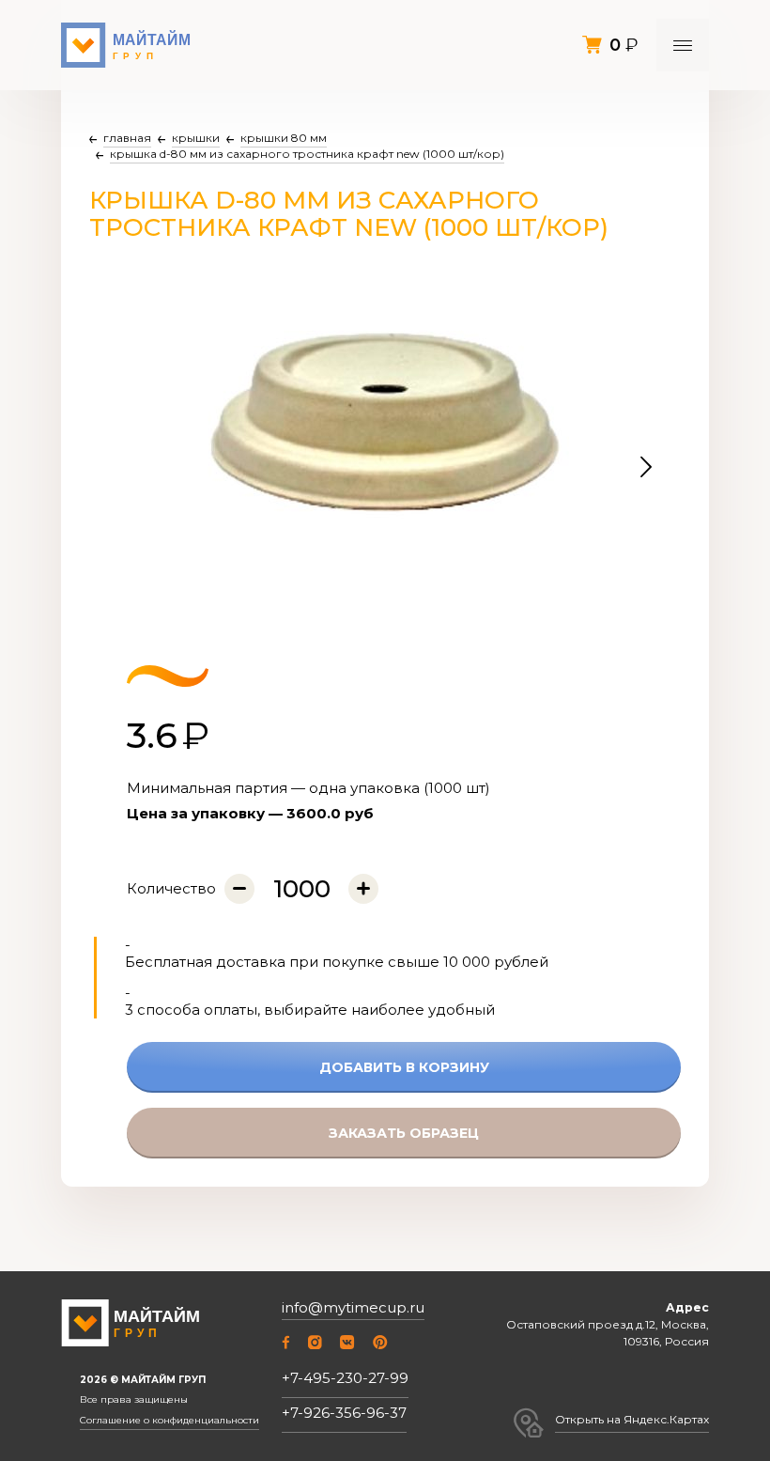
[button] (646, 468)
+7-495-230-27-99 (345, 1378)
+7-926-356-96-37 (344, 1413)
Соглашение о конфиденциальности (169, 1420)
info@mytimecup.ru (353, 1307)
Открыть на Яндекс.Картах (632, 1419)
